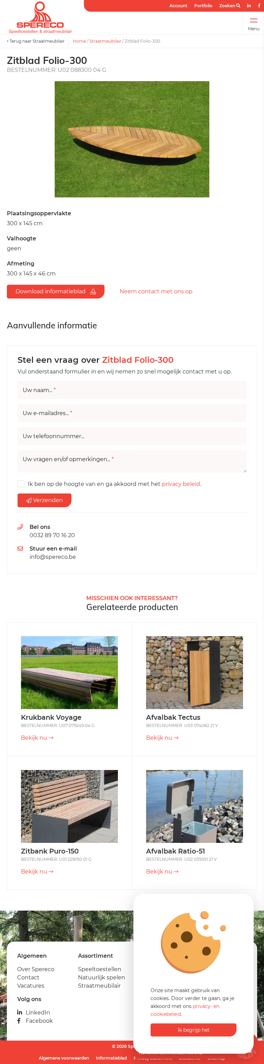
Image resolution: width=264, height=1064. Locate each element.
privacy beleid (181, 484)
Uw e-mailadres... (47, 413)
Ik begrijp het (194, 1030)
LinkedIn (38, 1012)
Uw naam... (39, 390)
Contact (28, 977)
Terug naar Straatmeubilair (37, 41)
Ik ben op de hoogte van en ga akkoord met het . (114, 484)
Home (79, 41)
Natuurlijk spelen (101, 977)
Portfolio (203, 5)
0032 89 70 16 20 (52, 535)
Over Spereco (35, 969)
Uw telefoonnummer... (53, 436)
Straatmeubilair (105, 41)
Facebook (39, 1021)
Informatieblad (111, 1058)
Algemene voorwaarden (64, 1058)
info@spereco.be (53, 557)
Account (178, 5)
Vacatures (30, 985)
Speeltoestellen (99, 969)
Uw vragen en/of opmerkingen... (68, 459)
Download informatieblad (51, 291)
